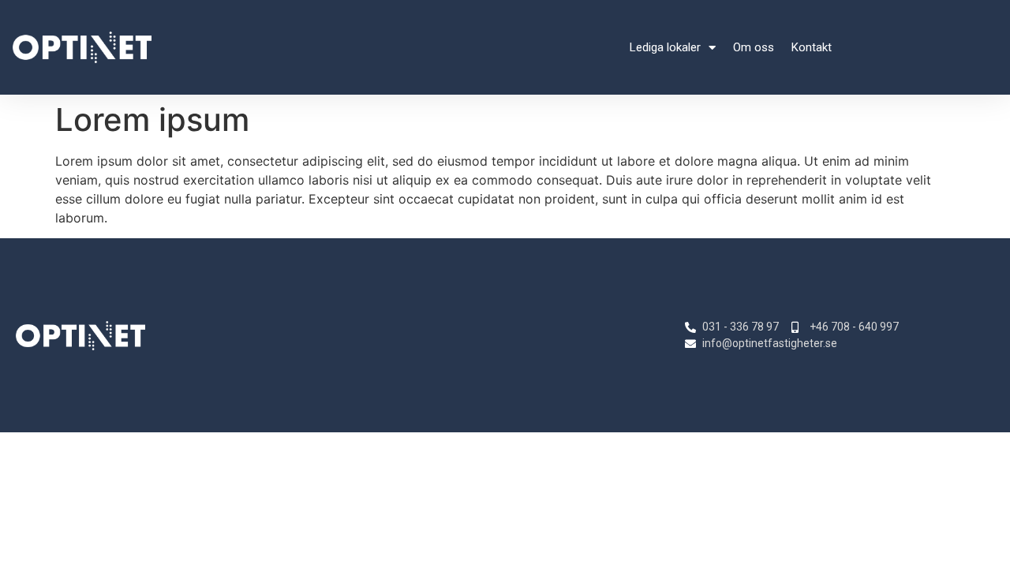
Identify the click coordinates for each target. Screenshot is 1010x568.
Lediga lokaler (665, 47)
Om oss (753, 47)
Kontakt (811, 47)
